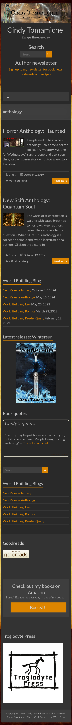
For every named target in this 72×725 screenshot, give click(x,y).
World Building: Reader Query (23, 318)
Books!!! (38, 607)
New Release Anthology (19, 297)
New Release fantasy (17, 290)
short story (21, 261)
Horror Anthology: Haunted (34, 131)
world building (18, 180)
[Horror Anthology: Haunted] (13, 139)
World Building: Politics (19, 311)
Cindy (12, 174)
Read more (60, 180)
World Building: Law (17, 304)
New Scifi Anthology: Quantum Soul (26, 203)
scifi (11, 261)
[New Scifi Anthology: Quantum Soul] (13, 215)
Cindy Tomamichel (36, 29)
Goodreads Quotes (59, 454)
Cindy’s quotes (20, 423)
